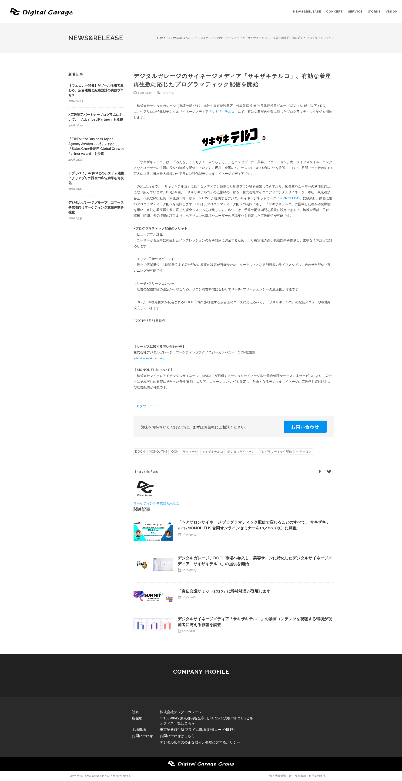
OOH (174, 451)
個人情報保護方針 (280, 776)
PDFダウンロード (146, 406)
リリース (168, 93)
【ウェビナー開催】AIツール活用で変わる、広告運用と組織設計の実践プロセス (96, 90)
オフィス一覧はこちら (177, 723)
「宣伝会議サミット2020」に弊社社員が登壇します (224, 591)
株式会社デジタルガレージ (181, 712)
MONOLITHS (290, 198)
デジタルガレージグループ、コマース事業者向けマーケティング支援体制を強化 (96, 207)
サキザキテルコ (223, 111)
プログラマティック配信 (275, 451)
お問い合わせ (305, 426)
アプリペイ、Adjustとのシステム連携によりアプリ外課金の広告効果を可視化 (96, 178)
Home (161, 38)
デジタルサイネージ (241, 451)
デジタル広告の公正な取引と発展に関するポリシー (200, 742)
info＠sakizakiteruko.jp (150, 358)
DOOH (140, 451)
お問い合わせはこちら (177, 736)
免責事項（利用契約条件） (311, 776)
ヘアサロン (303, 451)
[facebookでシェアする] (319, 471)
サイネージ (190, 451)
